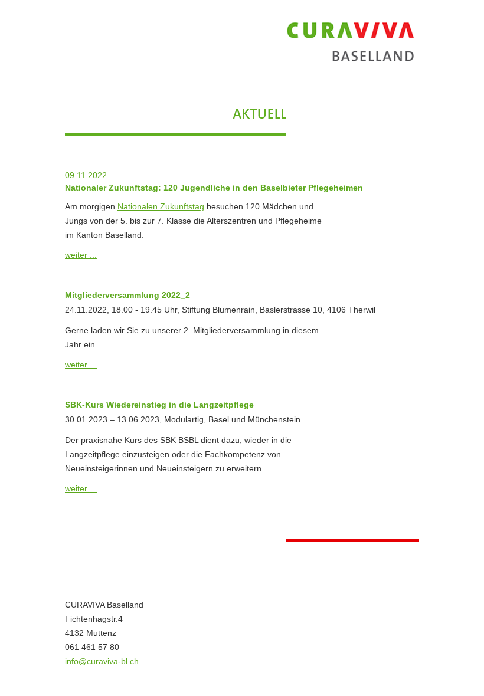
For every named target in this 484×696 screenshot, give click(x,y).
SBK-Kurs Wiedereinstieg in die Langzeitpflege (159, 404)
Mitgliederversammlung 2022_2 (127, 295)
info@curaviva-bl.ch (102, 661)
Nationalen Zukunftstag (160, 206)
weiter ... (81, 255)
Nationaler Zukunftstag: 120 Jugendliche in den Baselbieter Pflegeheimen (214, 187)
